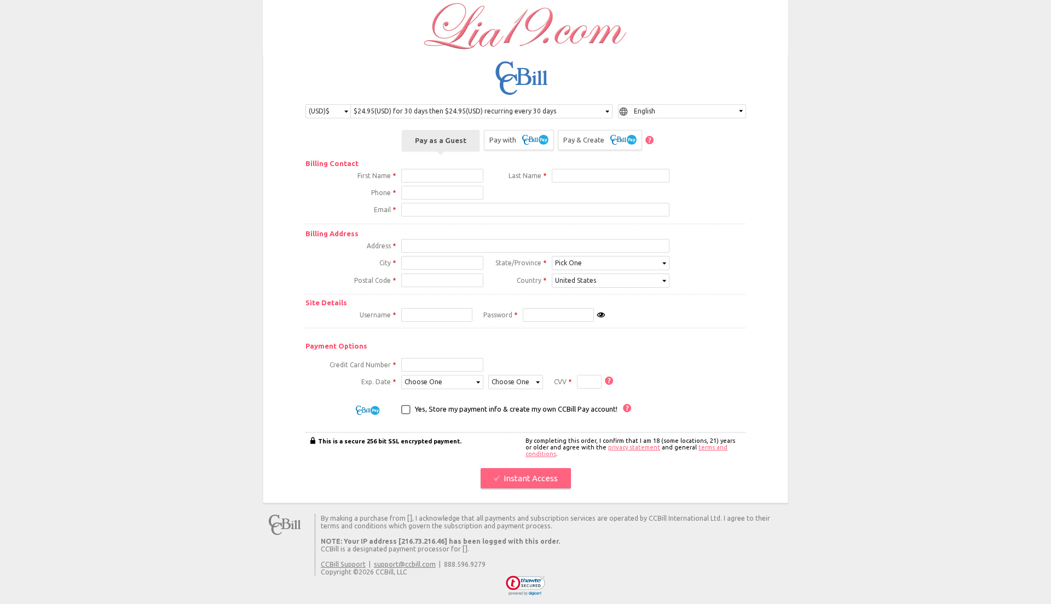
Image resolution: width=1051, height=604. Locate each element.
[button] (525, 585)
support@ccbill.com (405, 564)
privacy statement (634, 447)
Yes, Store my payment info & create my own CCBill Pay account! (516, 409)
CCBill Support (343, 564)
